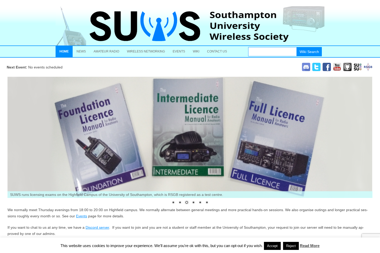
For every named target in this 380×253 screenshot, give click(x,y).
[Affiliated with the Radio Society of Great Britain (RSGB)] (368, 70)
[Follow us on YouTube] (337, 70)
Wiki (196, 51)
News (81, 51)
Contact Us (217, 51)
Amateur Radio (106, 51)
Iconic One (320, 248)
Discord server (97, 227)
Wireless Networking (146, 51)
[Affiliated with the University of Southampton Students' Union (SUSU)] (357, 70)
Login (284, 248)
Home (64, 51)
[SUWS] (190, 25)
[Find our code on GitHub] (347, 70)
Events (179, 51)
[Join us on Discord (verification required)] (306, 70)
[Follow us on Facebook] (326, 70)
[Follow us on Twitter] (316, 70)
